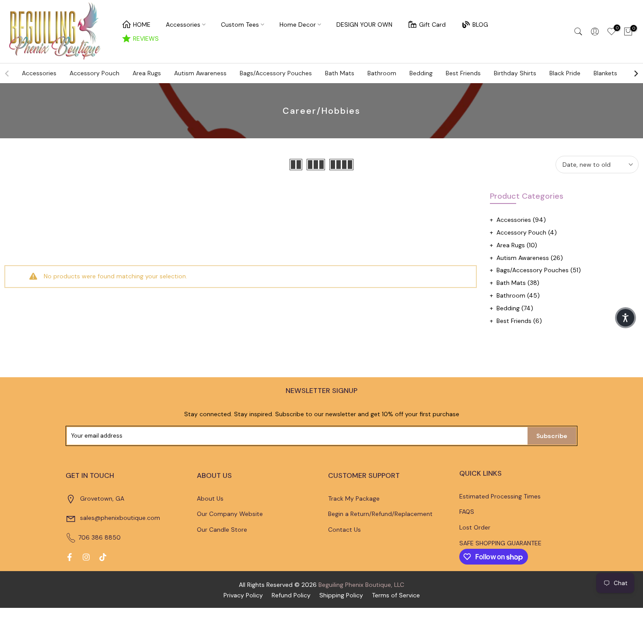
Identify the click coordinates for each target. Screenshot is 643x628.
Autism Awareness (200, 73)
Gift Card (432, 24)
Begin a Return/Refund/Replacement (380, 514)
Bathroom (381, 73)
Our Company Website (230, 514)
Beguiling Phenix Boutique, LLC (361, 585)
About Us (210, 498)
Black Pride (564, 73)
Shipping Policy (341, 595)
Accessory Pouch (94, 73)
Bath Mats (339, 73)
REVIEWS (146, 38)
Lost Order (474, 527)
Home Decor (298, 24)
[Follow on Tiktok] (103, 557)
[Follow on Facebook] (69, 557)
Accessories (183, 24)
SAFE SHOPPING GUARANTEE (500, 543)
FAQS (466, 512)
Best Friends (463, 73)
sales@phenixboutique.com (120, 518)
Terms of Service (396, 595)
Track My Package (354, 498)
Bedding (421, 73)
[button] (625, 317)
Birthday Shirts (515, 73)
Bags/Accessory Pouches (276, 73)
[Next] (635, 73)
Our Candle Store (222, 529)
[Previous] (7, 73)
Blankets (605, 73)
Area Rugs (147, 73)
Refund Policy (291, 595)
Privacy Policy (243, 595)
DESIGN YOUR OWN (364, 24)
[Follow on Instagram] (86, 557)
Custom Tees (240, 24)
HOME (141, 24)
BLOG (480, 24)
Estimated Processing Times (500, 496)
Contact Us (344, 529)
